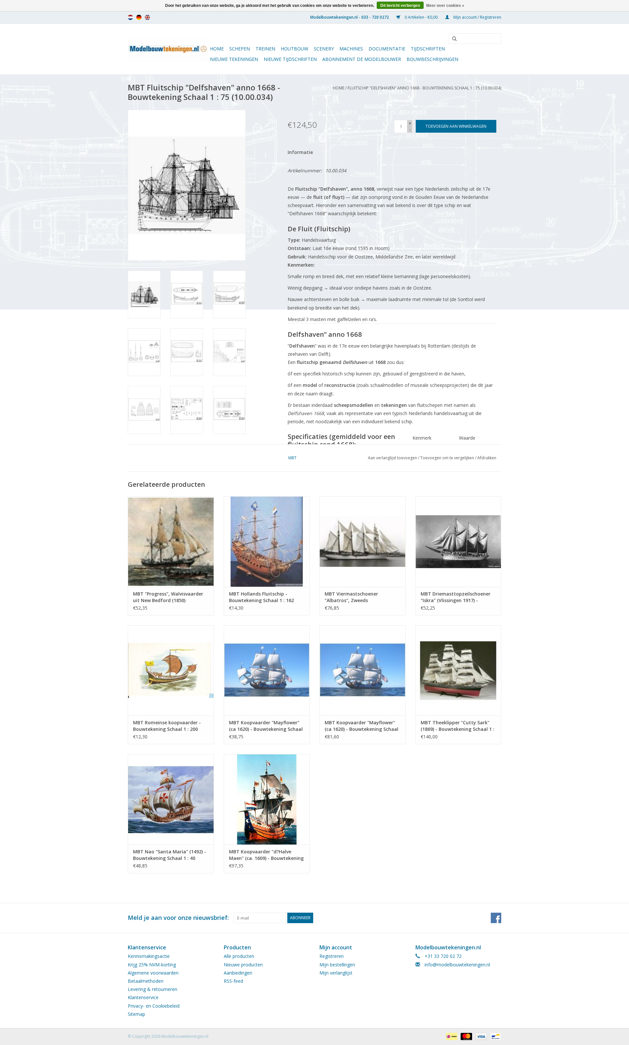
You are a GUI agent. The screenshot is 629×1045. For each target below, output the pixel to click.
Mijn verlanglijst (336, 973)
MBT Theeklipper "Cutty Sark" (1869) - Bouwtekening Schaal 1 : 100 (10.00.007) (457, 725)
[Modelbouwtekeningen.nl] (168, 49)
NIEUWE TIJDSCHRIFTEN (290, 59)
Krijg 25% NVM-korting (152, 964)
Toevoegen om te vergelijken (447, 458)
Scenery (324, 49)
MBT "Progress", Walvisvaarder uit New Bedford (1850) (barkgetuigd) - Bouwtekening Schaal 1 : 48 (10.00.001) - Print (168, 597)
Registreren (331, 956)
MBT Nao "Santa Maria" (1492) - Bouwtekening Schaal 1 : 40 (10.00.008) (169, 855)
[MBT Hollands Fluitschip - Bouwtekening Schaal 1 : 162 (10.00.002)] (267, 541)
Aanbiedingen (238, 973)
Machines (351, 49)
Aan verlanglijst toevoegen (392, 458)
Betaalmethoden (145, 981)
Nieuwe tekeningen (234, 59)
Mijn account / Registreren (476, 17)
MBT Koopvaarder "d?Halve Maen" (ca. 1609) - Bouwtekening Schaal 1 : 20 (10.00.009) (266, 855)
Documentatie (387, 49)
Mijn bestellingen (337, 964)
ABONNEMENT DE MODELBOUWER (361, 59)
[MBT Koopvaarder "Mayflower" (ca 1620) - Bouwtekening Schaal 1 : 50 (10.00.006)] (267, 670)
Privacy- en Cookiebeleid (154, 1006)
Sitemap (136, 1014)
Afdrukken (486, 458)
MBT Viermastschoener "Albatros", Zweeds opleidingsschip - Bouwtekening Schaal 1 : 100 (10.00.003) (361, 597)
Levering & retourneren (152, 989)
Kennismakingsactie (149, 956)
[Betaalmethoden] (451, 1036)
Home (217, 49)
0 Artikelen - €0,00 (421, 17)
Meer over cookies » (445, 5)
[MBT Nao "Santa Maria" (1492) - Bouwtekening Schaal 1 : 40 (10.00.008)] (171, 799)
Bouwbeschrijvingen (432, 59)
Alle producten (239, 956)
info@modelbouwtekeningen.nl (457, 964)
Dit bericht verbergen (400, 5)
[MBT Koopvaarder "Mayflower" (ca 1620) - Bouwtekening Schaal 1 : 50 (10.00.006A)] (362, 670)
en (147, 17)
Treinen (265, 49)
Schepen (239, 49)
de (139, 17)
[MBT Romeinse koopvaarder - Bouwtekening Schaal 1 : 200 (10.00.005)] (171, 670)
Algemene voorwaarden (153, 973)
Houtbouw (294, 49)
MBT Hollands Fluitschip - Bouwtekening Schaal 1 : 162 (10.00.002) (261, 597)
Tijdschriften (428, 49)
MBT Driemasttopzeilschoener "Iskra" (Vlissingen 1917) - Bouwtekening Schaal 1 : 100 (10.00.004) (455, 597)
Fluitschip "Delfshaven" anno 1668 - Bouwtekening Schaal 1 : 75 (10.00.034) (424, 88)
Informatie (300, 152)
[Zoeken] (452, 39)
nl (130, 17)
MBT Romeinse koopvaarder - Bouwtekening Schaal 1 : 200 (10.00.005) (167, 725)
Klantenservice (143, 997)
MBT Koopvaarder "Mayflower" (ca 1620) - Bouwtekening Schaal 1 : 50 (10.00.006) (266, 725)
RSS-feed (233, 981)
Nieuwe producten (243, 964)
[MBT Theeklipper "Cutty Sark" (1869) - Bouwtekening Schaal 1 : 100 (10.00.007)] (458, 670)
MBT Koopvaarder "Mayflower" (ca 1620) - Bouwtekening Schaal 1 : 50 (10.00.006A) (361, 725)
